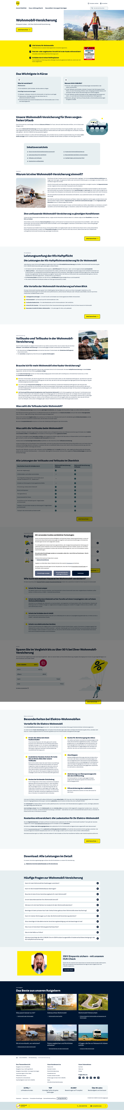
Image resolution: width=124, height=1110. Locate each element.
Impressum (70, 563)
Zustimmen (81, 573)
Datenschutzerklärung (43, 559)
